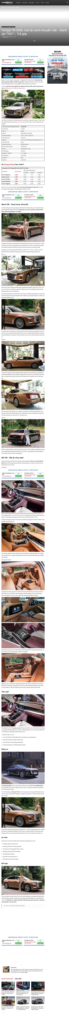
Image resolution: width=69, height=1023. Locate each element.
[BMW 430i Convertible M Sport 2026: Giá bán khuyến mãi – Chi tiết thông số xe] (23, 986)
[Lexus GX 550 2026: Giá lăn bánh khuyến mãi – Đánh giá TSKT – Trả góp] (8, 986)
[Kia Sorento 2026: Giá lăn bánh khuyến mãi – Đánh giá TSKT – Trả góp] (8, 1001)
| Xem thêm (18, 978)
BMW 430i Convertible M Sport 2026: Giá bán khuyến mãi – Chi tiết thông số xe (22, 993)
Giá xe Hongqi (9, 187)
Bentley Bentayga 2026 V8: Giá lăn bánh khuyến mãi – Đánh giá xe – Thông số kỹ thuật (37, 993)
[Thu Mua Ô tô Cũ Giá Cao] (23, 73)
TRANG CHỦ (4, 7)
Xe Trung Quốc (12, 26)
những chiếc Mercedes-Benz (18, 515)
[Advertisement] (23, 51)
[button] (67, 2)
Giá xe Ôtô (25, 2)
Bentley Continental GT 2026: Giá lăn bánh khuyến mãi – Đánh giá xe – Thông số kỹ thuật (22, 1008)
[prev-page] (2, 1012)
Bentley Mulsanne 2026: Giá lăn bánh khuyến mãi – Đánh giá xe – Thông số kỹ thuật (37, 1008)
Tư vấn (42, 2)
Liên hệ (47, 2)
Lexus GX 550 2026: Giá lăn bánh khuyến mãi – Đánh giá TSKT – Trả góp (7, 993)
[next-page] (4, 1012)
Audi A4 (23, 88)
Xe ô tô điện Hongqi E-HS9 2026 (17, 905)
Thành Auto (5, 37)
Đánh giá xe (31, 2)
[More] (60, 959)
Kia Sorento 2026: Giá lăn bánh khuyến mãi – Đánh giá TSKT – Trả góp (7, 1008)
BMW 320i (16, 88)
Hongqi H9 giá (9, 164)
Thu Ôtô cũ (18, 2)
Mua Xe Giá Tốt (19, 122)
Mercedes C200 (10, 88)
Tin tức (37, 2)
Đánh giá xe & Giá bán (5, 26)
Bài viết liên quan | (7, 978)
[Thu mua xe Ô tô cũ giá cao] (57, 66)
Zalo (18, 60)
